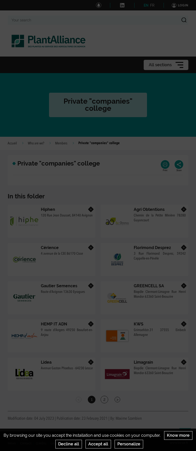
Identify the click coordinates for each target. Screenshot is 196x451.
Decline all (68, 444)
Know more (178, 435)
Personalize (128, 444)
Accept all (98, 444)
